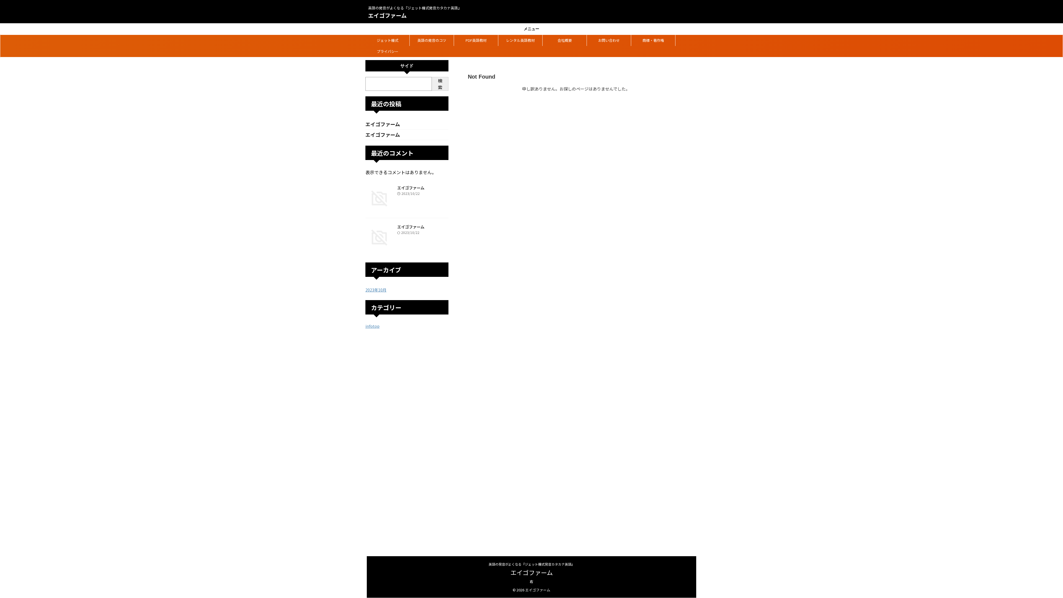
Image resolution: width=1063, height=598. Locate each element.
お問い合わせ (609, 40)
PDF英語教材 (476, 40)
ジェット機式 (387, 40)
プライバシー (387, 51)
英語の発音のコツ (431, 40)
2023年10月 (375, 290)
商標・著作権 (653, 40)
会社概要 (565, 40)
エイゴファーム (387, 15)
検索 (440, 84)
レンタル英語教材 (520, 40)
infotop (372, 326)
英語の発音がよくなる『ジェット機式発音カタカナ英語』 (532, 564)
